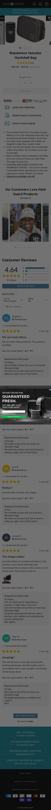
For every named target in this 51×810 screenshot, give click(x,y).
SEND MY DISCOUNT (14, 416)
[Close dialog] (49, 389)
